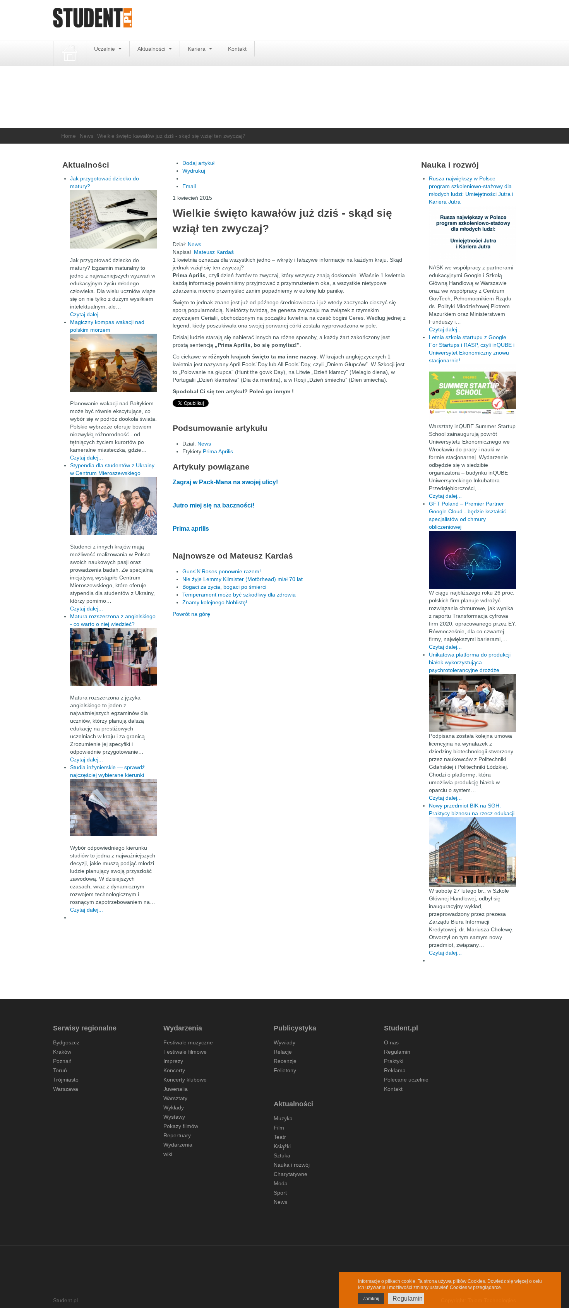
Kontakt (237, 49)
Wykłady (173, 1107)
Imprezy (173, 1061)
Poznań (62, 1061)
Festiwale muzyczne (188, 1042)
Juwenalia (175, 1089)
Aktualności (152, 49)
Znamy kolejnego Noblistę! (214, 602)
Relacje (283, 1052)
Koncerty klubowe (185, 1080)
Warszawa (65, 1089)
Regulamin (397, 1052)
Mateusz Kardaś (214, 252)
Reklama (395, 1070)
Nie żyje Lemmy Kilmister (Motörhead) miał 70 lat (242, 579)
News (86, 136)
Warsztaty (175, 1098)
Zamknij (371, 1298)
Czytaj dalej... (86, 314)
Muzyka (283, 1118)
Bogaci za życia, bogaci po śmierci (224, 587)
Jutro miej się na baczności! (213, 505)
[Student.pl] (92, 20)
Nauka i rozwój (292, 1165)
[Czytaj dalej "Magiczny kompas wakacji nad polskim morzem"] (113, 363)
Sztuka (282, 1155)
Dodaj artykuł (198, 163)
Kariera (197, 49)
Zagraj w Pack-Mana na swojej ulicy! (225, 482)
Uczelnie (105, 49)
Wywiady (284, 1042)
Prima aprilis (191, 528)
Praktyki (393, 1061)
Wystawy (174, 1117)
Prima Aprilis (218, 451)
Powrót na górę (191, 614)
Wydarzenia (177, 1145)
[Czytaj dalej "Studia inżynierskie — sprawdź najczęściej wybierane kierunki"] (113, 807)
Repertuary (177, 1135)
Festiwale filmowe (185, 1052)
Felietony (285, 1070)
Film (279, 1128)
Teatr (280, 1137)
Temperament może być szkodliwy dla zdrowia (239, 594)
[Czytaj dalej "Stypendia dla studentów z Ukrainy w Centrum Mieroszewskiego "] (113, 506)
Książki (282, 1146)
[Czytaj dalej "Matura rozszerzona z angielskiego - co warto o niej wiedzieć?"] (113, 657)
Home (68, 136)
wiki (167, 1154)
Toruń (60, 1070)
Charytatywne (290, 1174)
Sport (280, 1193)
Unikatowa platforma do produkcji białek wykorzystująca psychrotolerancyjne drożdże (470, 662)
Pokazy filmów (180, 1126)
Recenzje (285, 1061)
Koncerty (174, 1070)
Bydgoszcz (66, 1042)
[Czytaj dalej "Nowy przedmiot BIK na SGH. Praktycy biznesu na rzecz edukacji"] (472, 852)
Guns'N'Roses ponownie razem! (221, 571)
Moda (281, 1183)
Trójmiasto (66, 1080)
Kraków (62, 1052)
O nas (391, 1042)
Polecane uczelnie (406, 1080)
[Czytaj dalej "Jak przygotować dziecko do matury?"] (113, 219)
